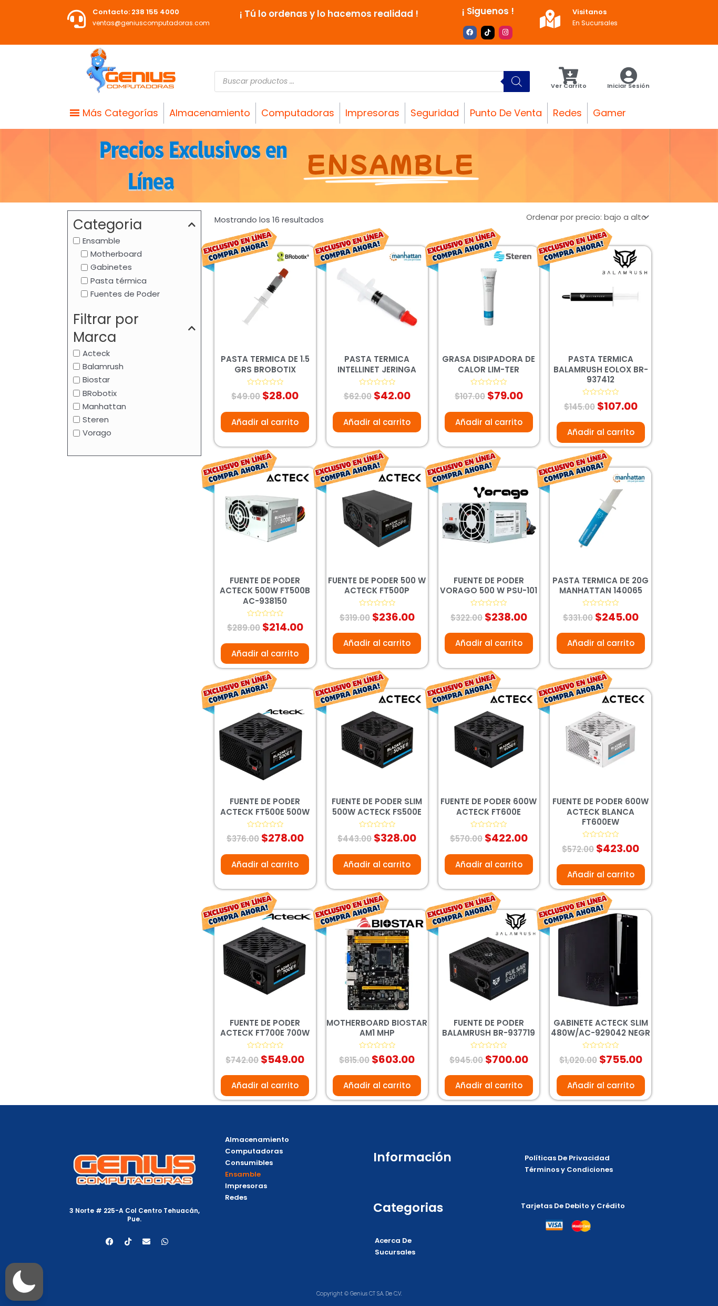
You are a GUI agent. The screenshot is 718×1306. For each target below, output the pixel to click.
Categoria (107, 225)
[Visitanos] (550, 18)
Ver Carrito (569, 86)
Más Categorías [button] (120, 112)
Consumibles (249, 1163)
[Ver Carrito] (568, 75)
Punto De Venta (506, 112)
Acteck (96, 352)
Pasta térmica (118, 280)
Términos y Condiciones (569, 1170)
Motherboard (116, 253)
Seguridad (435, 112)
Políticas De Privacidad (567, 1158)
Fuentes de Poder (125, 293)
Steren (96, 419)
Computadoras (297, 112)
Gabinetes (111, 266)
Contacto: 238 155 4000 (136, 12)
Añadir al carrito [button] (265, 422)
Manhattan (104, 405)
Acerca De (393, 1241)
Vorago (97, 432)
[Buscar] (517, 81)
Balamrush (103, 365)
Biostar (96, 379)
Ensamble (101, 240)
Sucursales (395, 1252)
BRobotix (100, 392)
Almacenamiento (209, 112)
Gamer (609, 112)
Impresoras (372, 112)
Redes (567, 112)
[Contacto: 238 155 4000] (76, 18)
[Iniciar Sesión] (628, 75)
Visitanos (589, 12)
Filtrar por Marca (106, 329)
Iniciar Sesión (628, 86)
